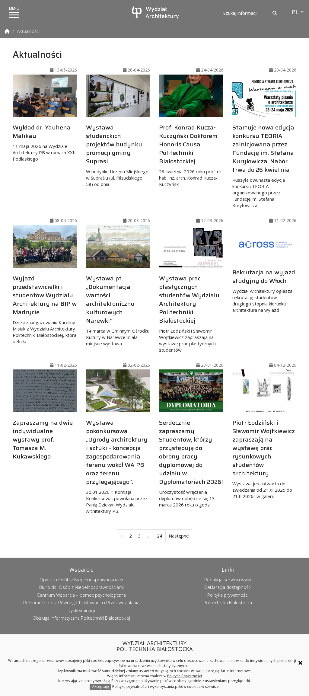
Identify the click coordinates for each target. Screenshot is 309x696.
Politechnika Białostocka (227, 602)
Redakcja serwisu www (227, 579)
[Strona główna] (156, 13)
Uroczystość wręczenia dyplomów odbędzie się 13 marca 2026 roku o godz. (191, 463)
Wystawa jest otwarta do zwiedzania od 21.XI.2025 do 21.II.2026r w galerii (263, 458)
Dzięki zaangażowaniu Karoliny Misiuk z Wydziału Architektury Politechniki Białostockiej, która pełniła (45, 308)
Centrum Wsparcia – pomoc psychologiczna (81, 595)
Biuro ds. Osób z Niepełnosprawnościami (81, 587)
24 (159, 536)
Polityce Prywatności (184, 675)
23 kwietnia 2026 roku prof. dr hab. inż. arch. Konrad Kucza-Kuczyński (190, 155)
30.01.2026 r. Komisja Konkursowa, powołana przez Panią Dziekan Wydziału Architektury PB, (117, 466)
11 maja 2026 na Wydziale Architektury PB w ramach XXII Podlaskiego (44, 142)
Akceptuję (100, 686)
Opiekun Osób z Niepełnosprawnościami (81, 579)
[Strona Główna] (7, 31)
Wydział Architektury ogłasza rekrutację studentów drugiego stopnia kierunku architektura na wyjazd (263, 290)
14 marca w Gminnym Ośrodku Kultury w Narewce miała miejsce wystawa (117, 309)
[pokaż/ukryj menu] (14, 15)
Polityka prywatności (227, 595)
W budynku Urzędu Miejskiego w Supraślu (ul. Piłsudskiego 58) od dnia (117, 155)
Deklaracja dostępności (227, 587)
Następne (179, 536)
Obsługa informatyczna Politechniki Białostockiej (81, 618)
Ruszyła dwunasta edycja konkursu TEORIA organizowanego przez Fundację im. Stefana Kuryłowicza (263, 165)
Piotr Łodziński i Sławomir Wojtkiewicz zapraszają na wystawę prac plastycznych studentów (189, 313)
